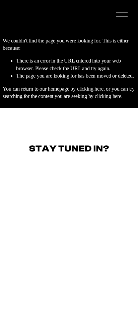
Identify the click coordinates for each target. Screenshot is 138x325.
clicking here (90, 89)
